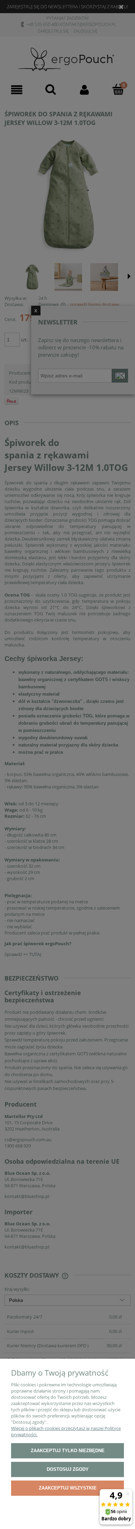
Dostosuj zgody (68, 1469)
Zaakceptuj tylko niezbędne (68, 1450)
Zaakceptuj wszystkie (68, 1488)
